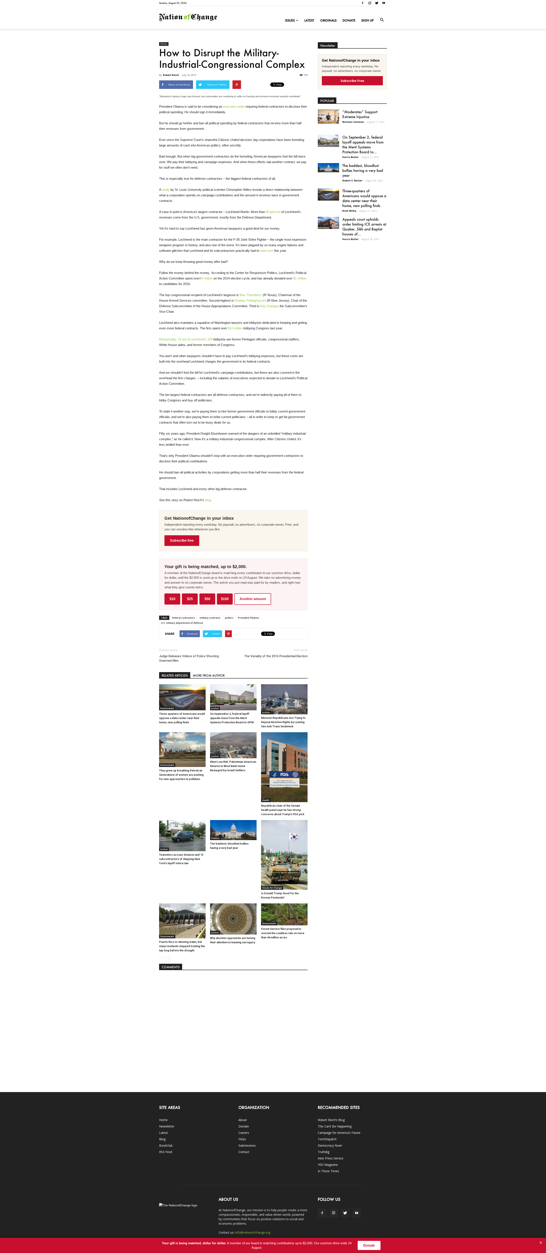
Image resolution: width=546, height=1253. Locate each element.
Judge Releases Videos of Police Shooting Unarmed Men (189, 658)
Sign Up (367, 20)
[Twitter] (376, 3)
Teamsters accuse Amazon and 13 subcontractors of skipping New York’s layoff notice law (181, 859)
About (242, 1120)
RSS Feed (165, 1152)
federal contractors (183, 617)
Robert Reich (171, 75)
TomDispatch (327, 1139)
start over (266, 250)
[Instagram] (369, 3)
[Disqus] (233, 1029)
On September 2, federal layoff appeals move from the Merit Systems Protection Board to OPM (232, 718)
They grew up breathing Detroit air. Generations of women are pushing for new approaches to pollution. (181, 775)
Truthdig (323, 1152)
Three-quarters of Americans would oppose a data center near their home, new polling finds (182, 718)
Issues (290, 20)
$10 (172, 599)
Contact (243, 1152)
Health (265, 800)
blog (208, 500)
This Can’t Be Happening (334, 1126)
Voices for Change (272, 887)
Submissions (247, 1145)
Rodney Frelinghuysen (250, 300)
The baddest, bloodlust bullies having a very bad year (362, 170)
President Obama (248, 617)
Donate (349, 20)
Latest (309, 20)
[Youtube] (383, 3)
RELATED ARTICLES (175, 675)
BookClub (166, 1145)
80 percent (273, 212)
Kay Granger (269, 306)
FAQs (242, 1139)
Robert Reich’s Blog (331, 1120)
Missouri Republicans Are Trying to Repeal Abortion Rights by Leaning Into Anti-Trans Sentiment (283, 722)
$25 (190, 599)
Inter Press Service (330, 1158)
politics (229, 617)
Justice (215, 708)
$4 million (206, 278)
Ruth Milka (349, 210)
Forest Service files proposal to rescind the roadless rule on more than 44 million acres (282, 933)
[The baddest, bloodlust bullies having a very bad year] (233, 830)
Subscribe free (182, 540)
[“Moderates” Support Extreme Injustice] (328, 116)
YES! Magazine (328, 1165)
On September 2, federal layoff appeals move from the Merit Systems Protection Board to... (362, 144)
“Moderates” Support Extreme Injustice (360, 114)
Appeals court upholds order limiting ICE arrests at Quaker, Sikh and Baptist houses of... (364, 226)
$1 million (299, 278)
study (165, 189)
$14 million (235, 328)
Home (163, 1120)
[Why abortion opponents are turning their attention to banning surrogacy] (233, 918)
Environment (167, 708)
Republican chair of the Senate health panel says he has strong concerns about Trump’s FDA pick (282, 810)
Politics (163, 43)
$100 (225, 599)
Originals (328, 20)
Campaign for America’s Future (339, 1133)
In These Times (328, 1171)
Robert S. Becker (352, 180)
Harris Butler (350, 157)
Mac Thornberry (251, 295)
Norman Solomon (353, 121)
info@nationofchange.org (252, 1232)
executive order (234, 106)
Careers (243, 1133)
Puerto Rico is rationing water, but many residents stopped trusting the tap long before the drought (182, 946)
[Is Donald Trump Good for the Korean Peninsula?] (284, 855)
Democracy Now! (330, 1145)
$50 (207, 599)
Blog (162, 1139)
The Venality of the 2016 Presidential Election (276, 656)
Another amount (253, 599)
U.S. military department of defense (182, 622)
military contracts (210, 617)
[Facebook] (362, 3)
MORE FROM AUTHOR (209, 675)
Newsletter (166, 1126)
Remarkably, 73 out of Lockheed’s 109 (185, 339)
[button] (382, 20)
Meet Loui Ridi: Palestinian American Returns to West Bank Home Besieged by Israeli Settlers (233, 766)
